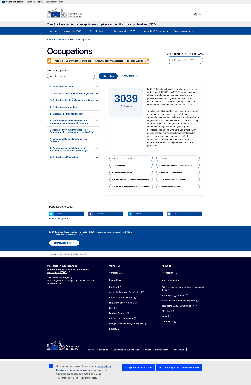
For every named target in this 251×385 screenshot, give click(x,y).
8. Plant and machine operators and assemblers (131, 186)
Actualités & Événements (156, 31)
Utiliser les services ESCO (123, 31)
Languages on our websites (126, 349)
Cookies (147, 349)
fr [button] (199, 14)
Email (176, 214)
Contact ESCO (116, 272)
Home (50, 39)
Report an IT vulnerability (97, 349)
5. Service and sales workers (170, 172)
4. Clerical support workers (122, 172)
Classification (96, 31)
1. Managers (163, 158)
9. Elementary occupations (169, 186)
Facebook (100, 214)
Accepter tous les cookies (139, 367)
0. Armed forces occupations (123, 158)
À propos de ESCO (72, 31)
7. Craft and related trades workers (172, 179)
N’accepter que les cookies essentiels (179, 367)
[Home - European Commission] (68, 13)
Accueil (53, 31)
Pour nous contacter (183, 31)
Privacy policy (162, 349)
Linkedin (138, 214)
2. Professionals (118, 165)
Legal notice (178, 349)
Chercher (108, 76)
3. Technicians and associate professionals (176, 165)
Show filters (128, 76)
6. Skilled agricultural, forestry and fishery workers (132, 179)
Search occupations (57, 70)
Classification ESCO (65, 39)
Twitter (59, 214)
